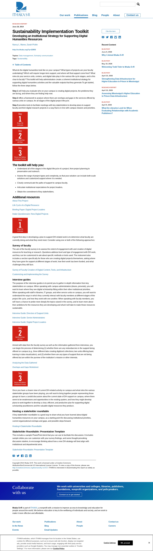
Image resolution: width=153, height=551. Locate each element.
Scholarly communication (43, 56)
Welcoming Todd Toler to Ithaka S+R (118, 67)
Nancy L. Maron (19, 45)
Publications (81, 15)
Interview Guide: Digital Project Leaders (29, 322)
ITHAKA (33, 508)
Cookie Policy (58, 548)
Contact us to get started (69, 495)
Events (15, 530)
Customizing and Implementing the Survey (30, 274)
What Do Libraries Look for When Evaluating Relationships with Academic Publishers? (120, 110)
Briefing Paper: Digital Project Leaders (28, 210)
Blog (94, 15)
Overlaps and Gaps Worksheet (25, 367)
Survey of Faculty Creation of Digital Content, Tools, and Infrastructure (41, 270)
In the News (17, 526)
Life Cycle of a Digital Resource (25, 205)
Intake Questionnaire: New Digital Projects (30, 214)
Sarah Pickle (32, 45)
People (105, 15)
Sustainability (22, 59)
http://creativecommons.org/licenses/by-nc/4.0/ (30, 468)
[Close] (149, 542)
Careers (112, 526)
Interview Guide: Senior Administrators (28, 318)
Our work (65, 15)
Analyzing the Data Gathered (24, 363)
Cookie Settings (110, 543)
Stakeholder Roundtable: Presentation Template (32, 450)
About (116, 15)
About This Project (20, 201)
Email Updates (51, 530)
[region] (76, 543)
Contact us (132, 15)
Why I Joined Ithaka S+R (113, 55)
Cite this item (111, 31)
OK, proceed (125, 543)
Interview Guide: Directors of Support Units (30, 313)
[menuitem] (65, 15)
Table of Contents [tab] (23, 65)
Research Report (19, 24)
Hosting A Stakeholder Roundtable (27, 426)
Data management (26, 56)
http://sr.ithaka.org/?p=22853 (24, 50)
